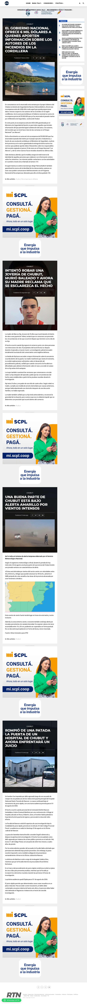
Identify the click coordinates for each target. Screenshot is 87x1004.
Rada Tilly (36, 3)
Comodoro (48, 3)
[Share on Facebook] (33, 57)
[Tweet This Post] (36, 57)
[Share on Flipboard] (40, 57)
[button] (11, 1000)
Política (59, 3)
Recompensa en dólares (29, 179)
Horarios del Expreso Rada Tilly (31, 10)
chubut (18, 179)
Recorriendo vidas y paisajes (59, 10)
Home (28, 3)
